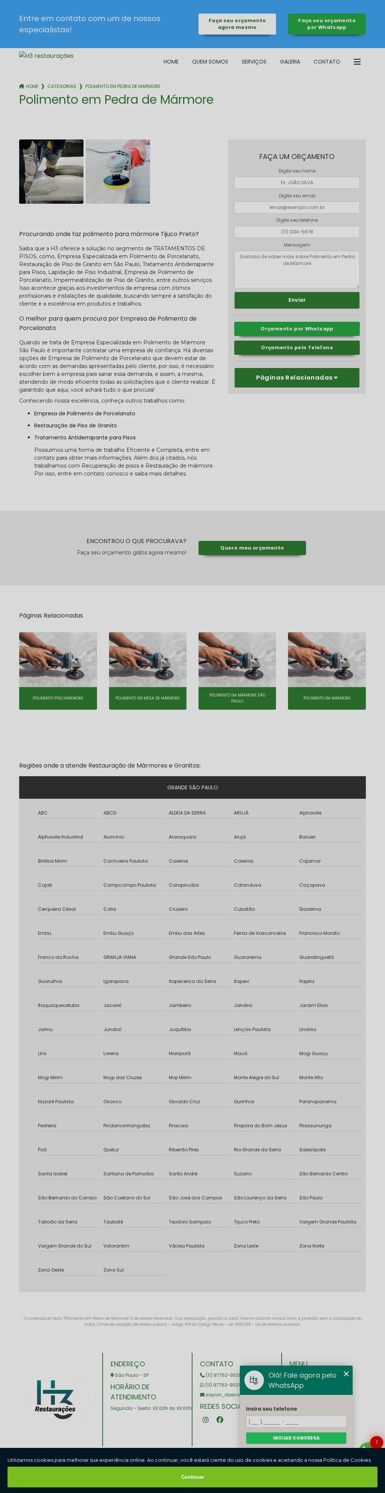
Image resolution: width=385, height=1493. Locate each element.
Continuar (192, 1477)
